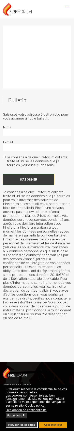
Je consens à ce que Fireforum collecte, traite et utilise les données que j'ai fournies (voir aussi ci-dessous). (37, 161)
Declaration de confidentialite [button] (26, 410)
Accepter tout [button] (53, 424)
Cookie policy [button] (34, 405)
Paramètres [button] (16, 415)
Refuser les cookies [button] (21, 424)
